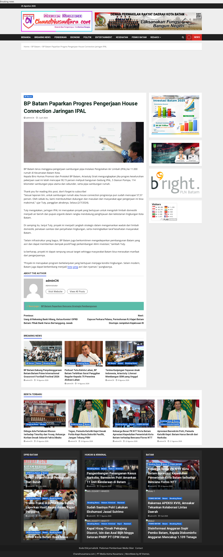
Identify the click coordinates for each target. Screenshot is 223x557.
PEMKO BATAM (139, 37)
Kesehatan (122, 37)
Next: (115, 319)
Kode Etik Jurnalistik (88, 548)
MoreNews (130, 553)
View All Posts (77, 291)
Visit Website (55, 291)
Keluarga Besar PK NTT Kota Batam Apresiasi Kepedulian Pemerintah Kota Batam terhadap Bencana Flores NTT (133, 434)
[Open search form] (183, 37)
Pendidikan (60, 37)
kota (69, 266)
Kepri (119, 524)
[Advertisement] (111, 71)
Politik (87, 37)
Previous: (51, 319)
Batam (38, 363)
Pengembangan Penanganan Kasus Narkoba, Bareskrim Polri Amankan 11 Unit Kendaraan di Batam (111, 478)
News (197, 37)
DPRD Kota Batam (33, 473)
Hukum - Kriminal (116, 469)
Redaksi (154, 37)
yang (75, 266)
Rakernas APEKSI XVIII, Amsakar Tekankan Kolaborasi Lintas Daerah (171, 507)
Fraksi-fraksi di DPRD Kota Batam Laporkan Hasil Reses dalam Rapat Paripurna (50, 507)
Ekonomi (75, 37)
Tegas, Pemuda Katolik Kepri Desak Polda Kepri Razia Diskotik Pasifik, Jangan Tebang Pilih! (87, 434)
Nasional (120, 503)
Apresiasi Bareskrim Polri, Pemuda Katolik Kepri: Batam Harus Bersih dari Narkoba (177, 434)
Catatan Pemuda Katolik (169, 424)
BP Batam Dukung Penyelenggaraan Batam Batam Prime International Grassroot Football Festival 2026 (43, 373)
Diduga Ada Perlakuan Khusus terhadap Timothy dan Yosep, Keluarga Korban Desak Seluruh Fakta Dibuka (44, 434)
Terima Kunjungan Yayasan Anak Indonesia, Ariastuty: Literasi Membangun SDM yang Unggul (122, 373)
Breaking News (42, 37)
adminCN (30, 117)
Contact (139, 548)
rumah (27, 172)
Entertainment (103, 37)
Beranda (26, 37)
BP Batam (28, 96)
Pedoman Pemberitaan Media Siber (116, 548)
